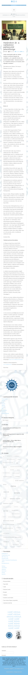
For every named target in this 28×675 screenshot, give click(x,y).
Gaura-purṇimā (16, 473)
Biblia (5, 467)
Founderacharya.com (6, 555)
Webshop (3, 566)
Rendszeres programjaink (14, 517)
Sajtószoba (4, 569)
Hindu (5, 484)
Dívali (18, 470)
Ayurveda (16, 456)
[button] (14, 9)
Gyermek (17, 476)
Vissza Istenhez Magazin (12, 537)
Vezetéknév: (4, 650)
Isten (8, 371)
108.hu (3, 561)
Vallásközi (5, 594)
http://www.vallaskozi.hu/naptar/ (16, 359)
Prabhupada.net (5, 553)
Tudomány (18, 527)
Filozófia (18, 51)
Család (3, 402)
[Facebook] (12, 1)
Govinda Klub (7, 476)
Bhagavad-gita (11, 459)
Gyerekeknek (4, 410)
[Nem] (26, 665)
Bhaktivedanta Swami (8, 462)
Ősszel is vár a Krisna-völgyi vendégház (12, 446)
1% (3, 456)
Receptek (3, 403)
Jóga (4, 498)
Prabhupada (15, 510)
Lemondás (16, 506)
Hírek (22, 51)
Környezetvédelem (7, 507)
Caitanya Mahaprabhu (16, 466)
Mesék (21, 507)
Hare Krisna (19, 480)
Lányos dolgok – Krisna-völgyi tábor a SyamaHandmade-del (12, 441)
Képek (18, 502)
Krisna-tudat (15, 499)
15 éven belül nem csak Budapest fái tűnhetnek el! (12, 428)
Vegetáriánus (6, 533)
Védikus (6, 542)
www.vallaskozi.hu (7, 364)
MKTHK (5, 511)
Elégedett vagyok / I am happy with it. (14, 668)
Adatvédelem (4, 567)
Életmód (3, 400)
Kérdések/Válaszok (5, 413)
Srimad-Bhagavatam (8, 524)
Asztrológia (9, 456)
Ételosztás (4, 411)
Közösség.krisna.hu (5, 563)
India (13, 486)
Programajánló (4, 398)
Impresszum (4, 570)
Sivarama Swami (8, 520)
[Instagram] (16, 1)
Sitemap (3, 572)
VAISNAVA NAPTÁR (7, 603)
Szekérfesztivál (8, 528)
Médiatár (3, 405)
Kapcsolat (3, 574)
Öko (2, 408)
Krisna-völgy (8, 503)
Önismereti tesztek (6, 589)
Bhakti (19, 459)
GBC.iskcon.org (5, 556)
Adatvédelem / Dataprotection (14, 672)
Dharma (12, 469)
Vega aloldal (5, 584)
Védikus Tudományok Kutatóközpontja (9, 560)
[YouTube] (14, 1)
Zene (18, 541)
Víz (13, 540)
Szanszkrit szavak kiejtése (8, 597)
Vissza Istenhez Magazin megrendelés (10, 600)
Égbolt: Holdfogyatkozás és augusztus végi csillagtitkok (13, 434)
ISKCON (4, 371)
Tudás (17, 530)
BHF (17, 463)
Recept (4, 516)
